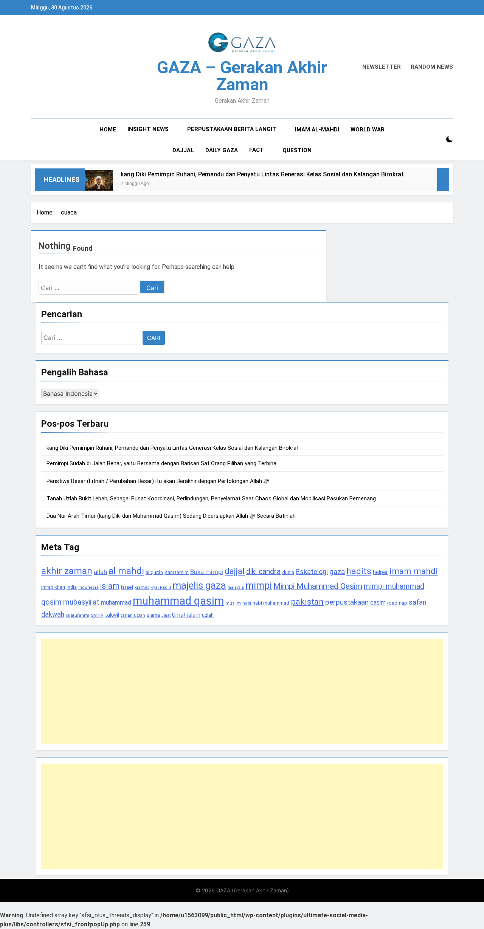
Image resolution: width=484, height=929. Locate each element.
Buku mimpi (206, 572)
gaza (337, 571)
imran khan (53, 587)
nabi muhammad (271, 603)
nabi (246, 603)
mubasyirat (81, 602)
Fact (256, 150)
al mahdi (126, 570)
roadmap (397, 603)
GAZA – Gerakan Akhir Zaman (242, 75)
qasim (378, 602)
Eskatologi (312, 572)
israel (127, 587)
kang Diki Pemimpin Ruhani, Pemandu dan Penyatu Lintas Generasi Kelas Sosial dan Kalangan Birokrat (262, 174)
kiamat (142, 587)
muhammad (116, 602)
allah (100, 572)
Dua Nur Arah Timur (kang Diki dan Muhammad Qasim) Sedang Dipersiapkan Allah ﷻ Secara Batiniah (171, 515)
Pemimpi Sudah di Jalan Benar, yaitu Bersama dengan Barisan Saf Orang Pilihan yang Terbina (161, 463)
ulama (153, 615)
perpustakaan (347, 602)
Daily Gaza (221, 150)
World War (368, 129)
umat (166, 615)
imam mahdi (413, 571)
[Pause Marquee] (443, 179)
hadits (358, 571)
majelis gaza (199, 585)
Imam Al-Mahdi (317, 129)
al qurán (154, 572)
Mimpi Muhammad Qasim (317, 586)
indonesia (88, 587)
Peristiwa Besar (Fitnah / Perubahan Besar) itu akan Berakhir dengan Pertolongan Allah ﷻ (158, 481)
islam (109, 586)
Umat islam (186, 614)
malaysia (236, 587)
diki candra (263, 571)
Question (297, 150)
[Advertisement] (242, 691)
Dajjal (183, 150)
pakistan (307, 602)
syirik (97, 614)
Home (107, 129)
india (72, 587)
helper (380, 572)
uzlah (208, 615)
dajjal (235, 571)
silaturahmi (77, 615)
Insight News (148, 129)
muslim (233, 603)
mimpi (258, 585)
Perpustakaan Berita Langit (231, 129)
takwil (112, 614)
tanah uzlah (133, 615)
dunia (288, 572)
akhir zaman (66, 570)
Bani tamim (176, 572)
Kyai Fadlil (160, 587)
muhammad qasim (178, 600)
